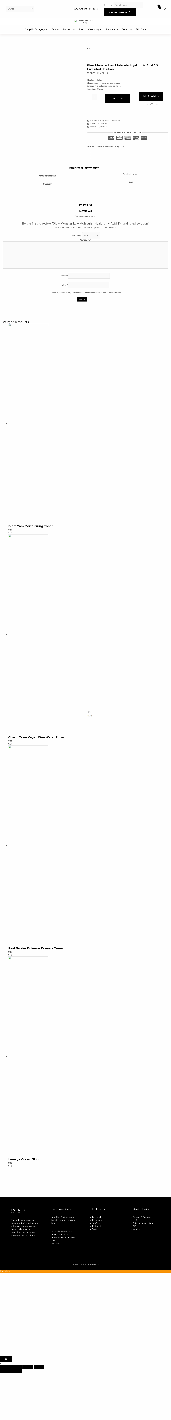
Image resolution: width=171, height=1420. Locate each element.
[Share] (16, 1367)
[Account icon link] (165, 9)
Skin (124, 146)
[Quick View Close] (1, 1363)
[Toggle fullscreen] (27, 1367)
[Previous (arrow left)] (5, 1371)
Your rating (76, 235)
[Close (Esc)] (5, 1367)
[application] (46, 29)
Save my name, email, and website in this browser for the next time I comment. (86, 292)
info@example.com (63, 1231)
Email (65, 285)
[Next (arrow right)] (16, 1371)
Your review (85, 240)
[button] (151, 96)
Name (64, 275)
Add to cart (118, 98)
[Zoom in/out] (39, 1367)
